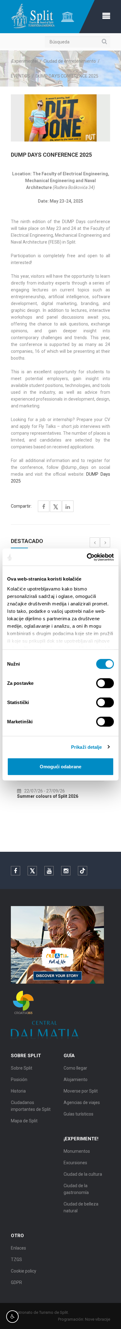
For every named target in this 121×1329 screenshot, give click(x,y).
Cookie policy (23, 1270)
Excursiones (75, 1162)
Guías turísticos (78, 1113)
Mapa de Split (24, 1120)
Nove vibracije (97, 1319)
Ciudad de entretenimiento (69, 61)
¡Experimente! (24, 61)
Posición (19, 1079)
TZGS (16, 1259)
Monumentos (77, 1151)
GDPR (16, 1282)
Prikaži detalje (86, 746)
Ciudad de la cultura (83, 1174)
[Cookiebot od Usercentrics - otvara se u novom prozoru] (87, 557)
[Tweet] (55, 507)
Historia (18, 1091)
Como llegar (75, 1068)
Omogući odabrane (60, 766)
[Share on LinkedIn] (67, 507)
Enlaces (18, 1248)
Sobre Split (21, 1068)
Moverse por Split (81, 1091)
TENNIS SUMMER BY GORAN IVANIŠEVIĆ (74, 796)
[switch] (105, 683)
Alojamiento (75, 1079)
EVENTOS (20, 76)
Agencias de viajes (82, 1102)
